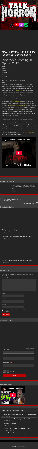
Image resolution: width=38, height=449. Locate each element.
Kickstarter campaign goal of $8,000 (18, 105)
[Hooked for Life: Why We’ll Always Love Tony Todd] (2, 433)
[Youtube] (21, 445)
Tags (22, 410)
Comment (5, 277)
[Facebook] (18, 445)
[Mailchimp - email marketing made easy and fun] (30, 377)
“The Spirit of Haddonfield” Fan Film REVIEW (12, 199)
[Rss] (16, 445)
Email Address (7, 362)
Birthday (5, 369)
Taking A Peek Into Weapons (10, 230)
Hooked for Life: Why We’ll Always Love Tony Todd (16, 433)
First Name (6, 349)
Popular (9, 410)
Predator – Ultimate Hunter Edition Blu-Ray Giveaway (17, 428)
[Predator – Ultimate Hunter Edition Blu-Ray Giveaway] (2, 428)
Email (3, 299)
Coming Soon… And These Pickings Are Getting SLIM (17, 419)
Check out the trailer (29, 132)
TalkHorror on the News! (27, 202)
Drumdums (32, 94)
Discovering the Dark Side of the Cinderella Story (17, 236)
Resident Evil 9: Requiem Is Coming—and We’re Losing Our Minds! (20, 414)
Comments (16, 410)
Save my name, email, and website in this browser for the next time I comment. (18, 310)
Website (4, 304)
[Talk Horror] (19, 12)
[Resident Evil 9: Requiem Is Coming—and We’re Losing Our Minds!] (2, 414)
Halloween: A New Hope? (10, 423)
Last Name (6, 356)
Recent (3, 410)
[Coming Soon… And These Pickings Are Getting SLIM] (2, 419)
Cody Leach (25, 94)
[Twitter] (20, 445)
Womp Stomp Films (18, 90)
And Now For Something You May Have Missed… (17, 260)
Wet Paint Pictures (16, 101)
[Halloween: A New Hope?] (2, 424)
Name (4, 293)
